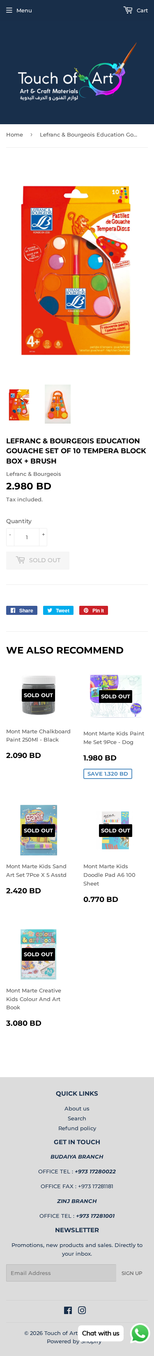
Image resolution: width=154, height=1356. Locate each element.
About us (77, 1108)
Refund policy (77, 1128)
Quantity (19, 521)
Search (77, 1118)
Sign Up (132, 1273)
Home (14, 134)
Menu (24, 10)
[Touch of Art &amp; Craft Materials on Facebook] (68, 1311)
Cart (141, 10)
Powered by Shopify (74, 1341)
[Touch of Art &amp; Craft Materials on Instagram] (82, 1311)
